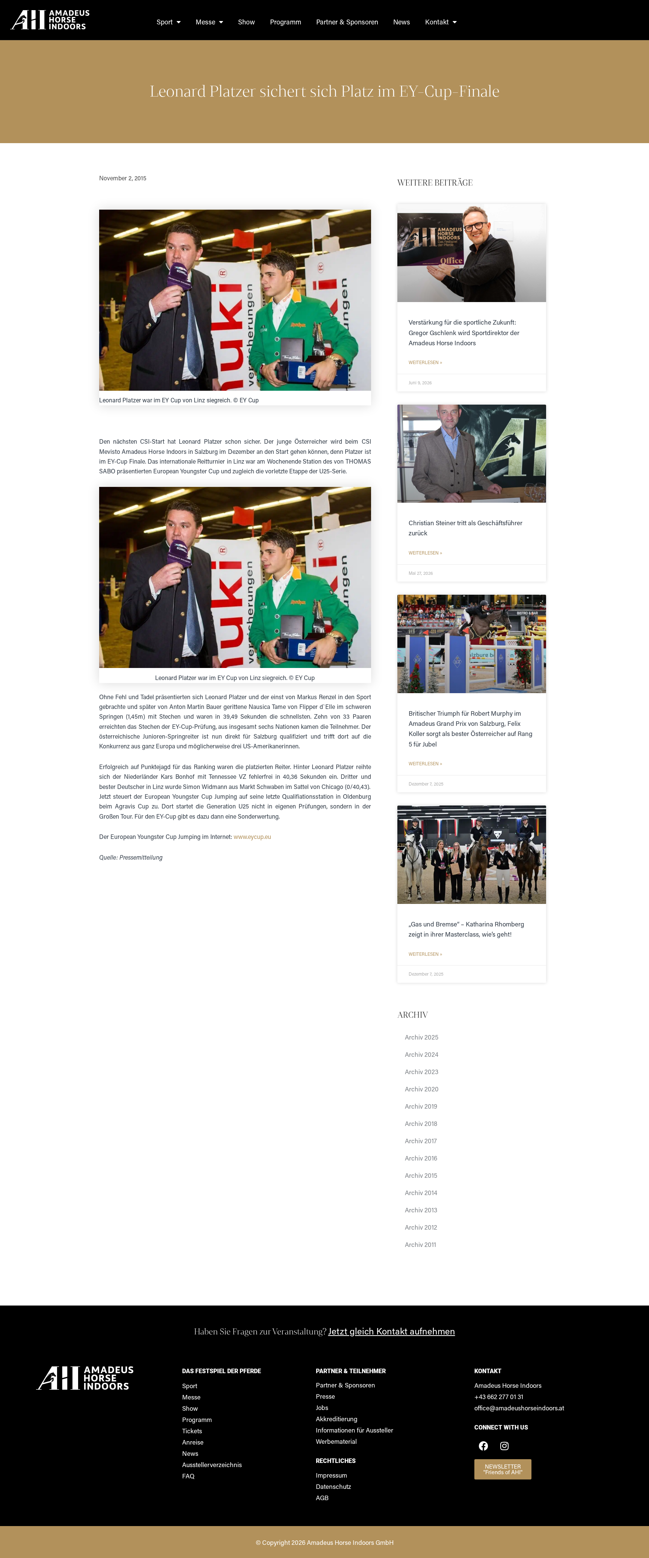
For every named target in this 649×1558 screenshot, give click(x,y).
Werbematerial (336, 1441)
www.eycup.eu (252, 836)
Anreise (193, 1442)
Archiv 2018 (421, 1123)
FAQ (188, 1476)
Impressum (331, 1475)
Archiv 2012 (421, 1227)
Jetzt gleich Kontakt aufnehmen (391, 1331)
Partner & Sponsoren (347, 21)
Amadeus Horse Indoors (508, 1385)
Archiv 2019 (421, 1106)
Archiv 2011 (420, 1244)
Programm (285, 21)
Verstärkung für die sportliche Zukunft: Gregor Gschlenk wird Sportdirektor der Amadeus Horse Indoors (464, 332)
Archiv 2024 (421, 1054)
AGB (322, 1497)
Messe (205, 21)
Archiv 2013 (421, 1210)
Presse (325, 1396)
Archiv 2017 (421, 1140)
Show (246, 21)
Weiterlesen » (425, 362)
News (401, 21)
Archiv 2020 (422, 1089)
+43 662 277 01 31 (498, 1396)
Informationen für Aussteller (354, 1430)
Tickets (192, 1431)
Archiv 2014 (421, 1192)
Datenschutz (333, 1486)
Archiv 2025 (421, 1037)
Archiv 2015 (421, 1175)
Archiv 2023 (421, 1071)
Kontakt (437, 21)
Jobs (322, 1407)
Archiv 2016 (421, 1158)
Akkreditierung (337, 1418)
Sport (165, 21)
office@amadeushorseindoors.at (519, 1408)
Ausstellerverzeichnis (212, 1464)
